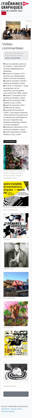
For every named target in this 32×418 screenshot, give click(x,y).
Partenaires (5, 409)
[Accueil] (15, 6)
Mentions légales (7, 411)
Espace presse (16, 409)
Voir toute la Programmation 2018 (17, 394)
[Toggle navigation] (3, 13)
